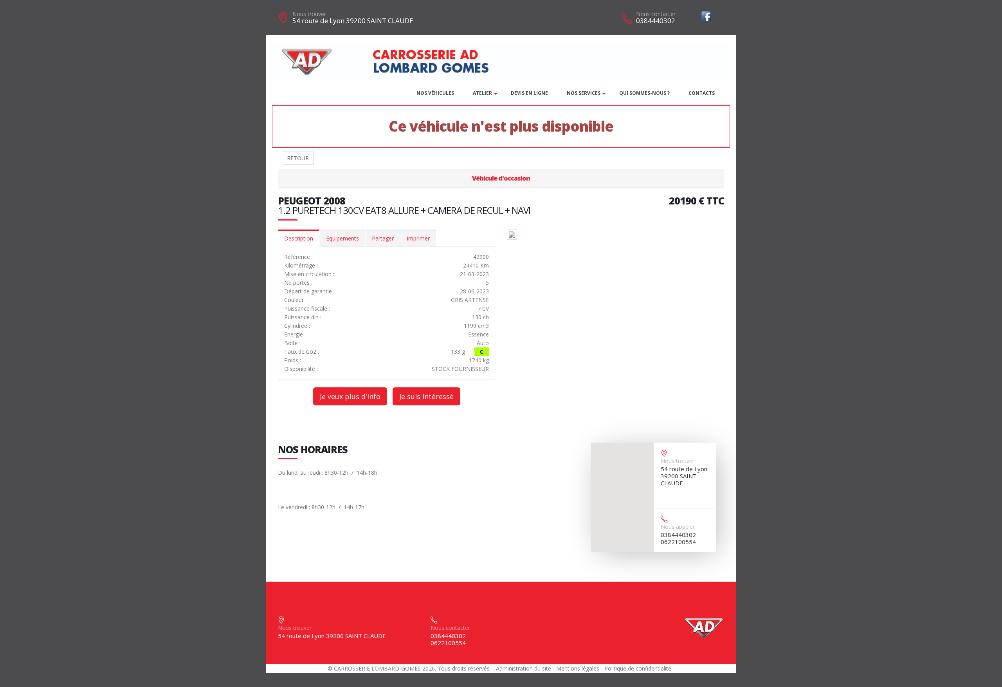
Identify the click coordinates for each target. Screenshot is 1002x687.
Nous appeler (678, 526)
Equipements (342, 238)
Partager (383, 238)
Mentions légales (577, 668)
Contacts (701, 93)
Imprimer (418, 238)
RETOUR (298, 158)
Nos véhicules (435, 93)
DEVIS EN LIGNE (529, 93)
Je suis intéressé (426, 396)
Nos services (583, 93)
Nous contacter (656, 14)
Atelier (482, 93)
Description (298, 238)
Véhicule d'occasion (501, 178)
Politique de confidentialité (637, 668)
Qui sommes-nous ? (644, 93)
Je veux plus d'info (350, 396)
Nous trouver (309, 14)
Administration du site (523, 668)
